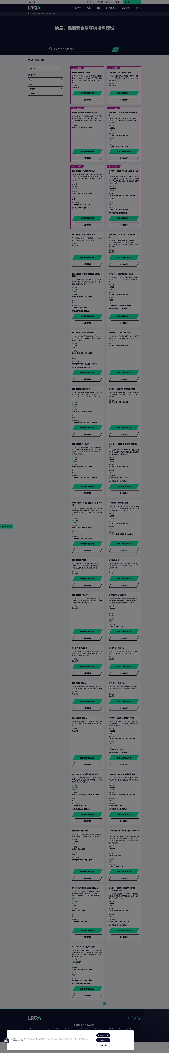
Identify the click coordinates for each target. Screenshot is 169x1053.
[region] (70, 1040)
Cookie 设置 (103, 1045)
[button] (7, 1041)
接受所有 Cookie (103, 1035)
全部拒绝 (103, 1040)
